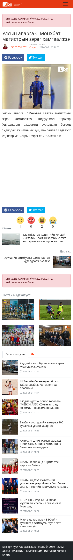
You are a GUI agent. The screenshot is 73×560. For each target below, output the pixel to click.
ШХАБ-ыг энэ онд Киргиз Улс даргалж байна (39, 463)
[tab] (32, 354)
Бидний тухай (46, 551)
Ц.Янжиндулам (18, 46)
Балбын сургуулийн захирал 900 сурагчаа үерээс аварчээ (41, 424)
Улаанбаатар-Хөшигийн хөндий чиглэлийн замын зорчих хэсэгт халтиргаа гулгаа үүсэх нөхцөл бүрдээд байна (44, 238)
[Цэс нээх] (65, 4)
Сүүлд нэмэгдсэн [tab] (15, 354)
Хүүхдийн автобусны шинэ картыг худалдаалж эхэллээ (27, 259)
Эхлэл (6, 551)
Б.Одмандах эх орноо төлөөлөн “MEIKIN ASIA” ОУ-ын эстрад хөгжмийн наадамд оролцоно (40, 404)
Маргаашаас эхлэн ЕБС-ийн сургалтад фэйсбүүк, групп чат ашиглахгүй (40, 523)
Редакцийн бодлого (24, 551)
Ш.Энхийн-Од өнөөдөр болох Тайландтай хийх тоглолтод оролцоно (39, 384)
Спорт (32, 47)
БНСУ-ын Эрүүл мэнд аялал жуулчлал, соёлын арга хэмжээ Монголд (40, 503)
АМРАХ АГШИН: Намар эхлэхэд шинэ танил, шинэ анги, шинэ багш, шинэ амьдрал (40, 444)
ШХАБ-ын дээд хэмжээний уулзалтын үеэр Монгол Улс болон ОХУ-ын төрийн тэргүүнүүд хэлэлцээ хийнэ (44, 485)
